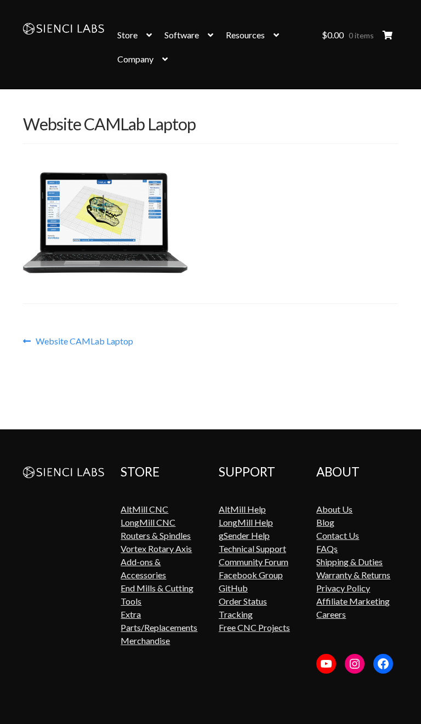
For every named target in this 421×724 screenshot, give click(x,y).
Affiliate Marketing (353, 601)
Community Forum (253, 561)
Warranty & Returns (353, 575)
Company (135, 59)
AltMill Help (242, 509)
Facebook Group (251, 575)
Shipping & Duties (349, 561)
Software (181, 35)
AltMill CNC (144, 509)
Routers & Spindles (156, 535)
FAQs (327, 548)
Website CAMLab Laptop (84, 341)
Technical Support (252, 548)
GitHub (233, 588)
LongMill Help (246, 522)
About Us (334, 509)
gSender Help (244, 535)
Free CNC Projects (254, 627)
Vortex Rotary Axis (156, 548)
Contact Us (337, 535)
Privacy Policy (343, 588)
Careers (331, 614)
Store (127, 35)
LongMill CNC (148, 522)
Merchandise (145, 640)
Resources (245, 35)
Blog (325, 522)
